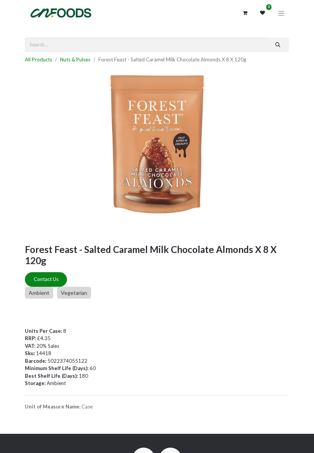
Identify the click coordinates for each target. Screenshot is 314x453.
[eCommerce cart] (245, 13)
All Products (38, 59)
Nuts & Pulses (75, 59)
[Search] (278, 45)
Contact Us (46, 279)
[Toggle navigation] (281, 13)
